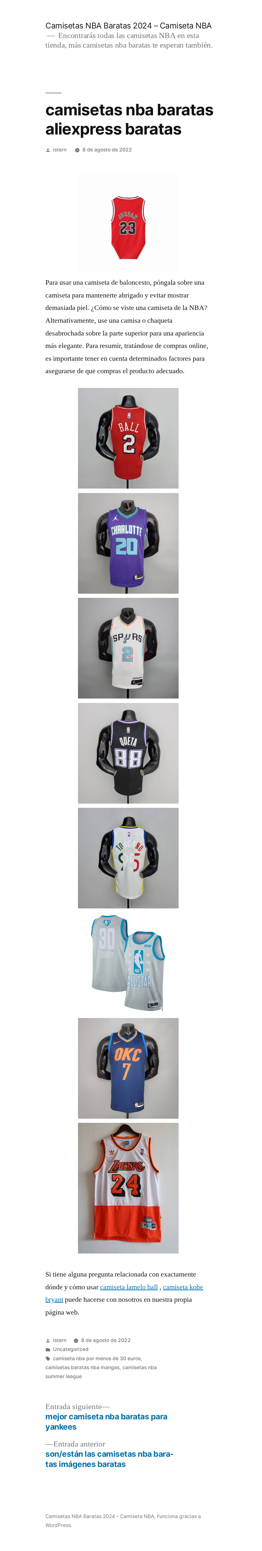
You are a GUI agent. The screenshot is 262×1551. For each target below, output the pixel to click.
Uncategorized (71, 1349)
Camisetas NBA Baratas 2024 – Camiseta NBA (128, 25)
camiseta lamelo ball (129, 1287)
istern (59, 150)
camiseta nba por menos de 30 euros (97, 1358)
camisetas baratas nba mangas (82, 1367)
